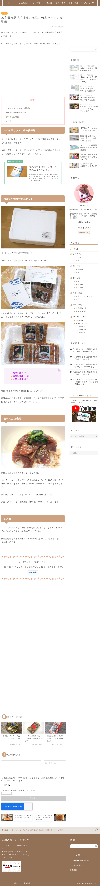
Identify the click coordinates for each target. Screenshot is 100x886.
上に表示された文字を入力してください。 (19, 790)
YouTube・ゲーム (89, 4)
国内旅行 (79, 284)
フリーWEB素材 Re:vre (80, 861)
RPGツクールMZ (83, 323)
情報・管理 (73, 3)
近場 (77, 281)
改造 (77, 299)
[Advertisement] (33, 75)
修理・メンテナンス (84, 296)
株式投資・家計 (82, 308)
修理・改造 (60, 3)
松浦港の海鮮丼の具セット (16, 112)
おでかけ (48, 3)
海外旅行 (79, 287)
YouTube (79, 320)
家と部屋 (79, 269)
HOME (10, 3)
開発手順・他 (83, 332)
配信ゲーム (83, 327)
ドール (78, 260)
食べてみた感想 (12, 117)
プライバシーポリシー (13, 883)
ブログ (4, 13)
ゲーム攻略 (83, 329)
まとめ (8, 121)
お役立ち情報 (81, 311)
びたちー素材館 (76, 865)
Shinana (86, 352)
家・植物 (36, 3)
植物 (77, 272)
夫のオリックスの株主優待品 (17, 108)
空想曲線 (73, 870)
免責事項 (27, 883)
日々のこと (23, 3)
